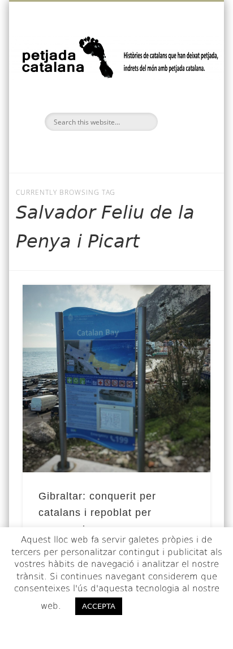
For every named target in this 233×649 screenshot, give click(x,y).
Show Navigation (182, 101)
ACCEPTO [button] (163, 605)
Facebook (91, 150)
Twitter (115, 150)
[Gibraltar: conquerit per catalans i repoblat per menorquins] (116, 379)
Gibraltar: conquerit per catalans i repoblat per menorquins (97, 512)
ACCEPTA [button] (98, 606)
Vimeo (139, 150)
